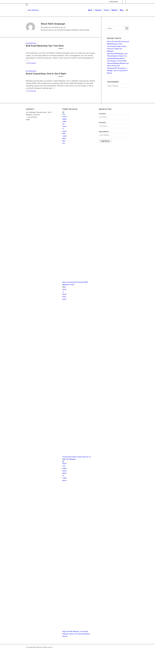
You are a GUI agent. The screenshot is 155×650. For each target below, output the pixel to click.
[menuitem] (90, 10)
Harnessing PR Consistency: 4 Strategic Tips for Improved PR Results (117, 70)
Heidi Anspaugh (31, 63)
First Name (102, 123)
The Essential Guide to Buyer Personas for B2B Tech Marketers (116, 48)
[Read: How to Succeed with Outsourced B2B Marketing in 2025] (64, 143)
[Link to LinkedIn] (124, 1)
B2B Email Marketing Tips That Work (45, 45)
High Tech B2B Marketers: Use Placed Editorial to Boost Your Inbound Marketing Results (117, 55)
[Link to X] (120, 1)
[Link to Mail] (127, 1)
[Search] (127, 10)
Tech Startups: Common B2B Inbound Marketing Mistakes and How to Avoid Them (117, 63)
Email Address (104, 132)
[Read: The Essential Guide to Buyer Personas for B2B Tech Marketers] (64, 299)
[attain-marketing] (32, 10)
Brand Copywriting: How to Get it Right (46, 73)
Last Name (102, 114)
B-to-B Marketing (31, 43)
